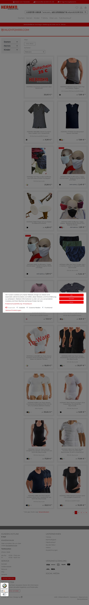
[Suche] (85, 12)
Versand (4, 574)
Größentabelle (6, 566)
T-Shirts (44, 18)
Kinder (37, 18)
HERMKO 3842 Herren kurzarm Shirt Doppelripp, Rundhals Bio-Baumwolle (72, 404)
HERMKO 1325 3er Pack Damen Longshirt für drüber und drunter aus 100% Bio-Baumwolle (39, 450)
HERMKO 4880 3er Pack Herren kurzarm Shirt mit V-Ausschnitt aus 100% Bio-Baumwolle (39, 497)
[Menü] (7, 584)
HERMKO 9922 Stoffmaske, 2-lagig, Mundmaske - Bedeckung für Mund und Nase (72, 178)
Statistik (22, 307)
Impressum (74, 597)
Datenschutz (83, 597)
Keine (71, 302)
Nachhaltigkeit (51, 540)
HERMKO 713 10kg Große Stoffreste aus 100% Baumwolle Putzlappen (39, 177)
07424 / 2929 (5, 552)
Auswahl (71, 298)
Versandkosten (44, 512)
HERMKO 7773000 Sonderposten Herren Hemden (72, 132)
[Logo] (10, 7)
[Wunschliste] (77, 8)
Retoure (4, 569)
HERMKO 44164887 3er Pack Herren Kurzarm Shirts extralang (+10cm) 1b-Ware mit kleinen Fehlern (39, 357)
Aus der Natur (50, 545)
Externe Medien (35, 307)
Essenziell (11, 307)
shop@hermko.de (7, 540)
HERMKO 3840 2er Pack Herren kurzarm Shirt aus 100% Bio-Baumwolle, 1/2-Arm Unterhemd (72, 450)
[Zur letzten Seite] (86, 512)
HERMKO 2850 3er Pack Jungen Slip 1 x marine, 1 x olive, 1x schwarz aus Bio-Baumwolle (72, 266)
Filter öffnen (29, 44)
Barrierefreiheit (82, 599)
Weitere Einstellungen (13, 310)
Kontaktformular (11, 545)
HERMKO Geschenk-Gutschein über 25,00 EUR (39, 87)
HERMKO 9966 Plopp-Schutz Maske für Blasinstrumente (38, 222)
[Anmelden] (81, 8)
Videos (48, 547)
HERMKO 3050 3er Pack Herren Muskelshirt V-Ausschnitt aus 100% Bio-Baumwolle (72, 357)
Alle (71, 295)
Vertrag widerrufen (8, 578)
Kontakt (4, 564)
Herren (29, 18)
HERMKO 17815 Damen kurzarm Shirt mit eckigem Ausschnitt (72, 496)
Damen (21, 18)
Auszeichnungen (52, 550)
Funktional (48, 307)
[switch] (4, 594)
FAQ (2, 572)
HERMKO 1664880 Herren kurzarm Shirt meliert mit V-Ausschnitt (39, 132)
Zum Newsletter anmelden (11, 591)
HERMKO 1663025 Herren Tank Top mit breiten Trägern (72, 87)
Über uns (53, 18)
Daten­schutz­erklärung (14, 303)
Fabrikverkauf (65, 18)
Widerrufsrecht (63, 597)
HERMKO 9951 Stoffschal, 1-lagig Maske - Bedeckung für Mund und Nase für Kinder (72, 223)
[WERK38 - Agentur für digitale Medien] (22, 597)
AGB (55, 597)
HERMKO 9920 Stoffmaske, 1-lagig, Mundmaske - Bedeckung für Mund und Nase (39, 266)
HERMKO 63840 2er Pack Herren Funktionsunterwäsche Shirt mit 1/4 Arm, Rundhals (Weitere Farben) (39, 404)
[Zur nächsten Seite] (83, 512)
